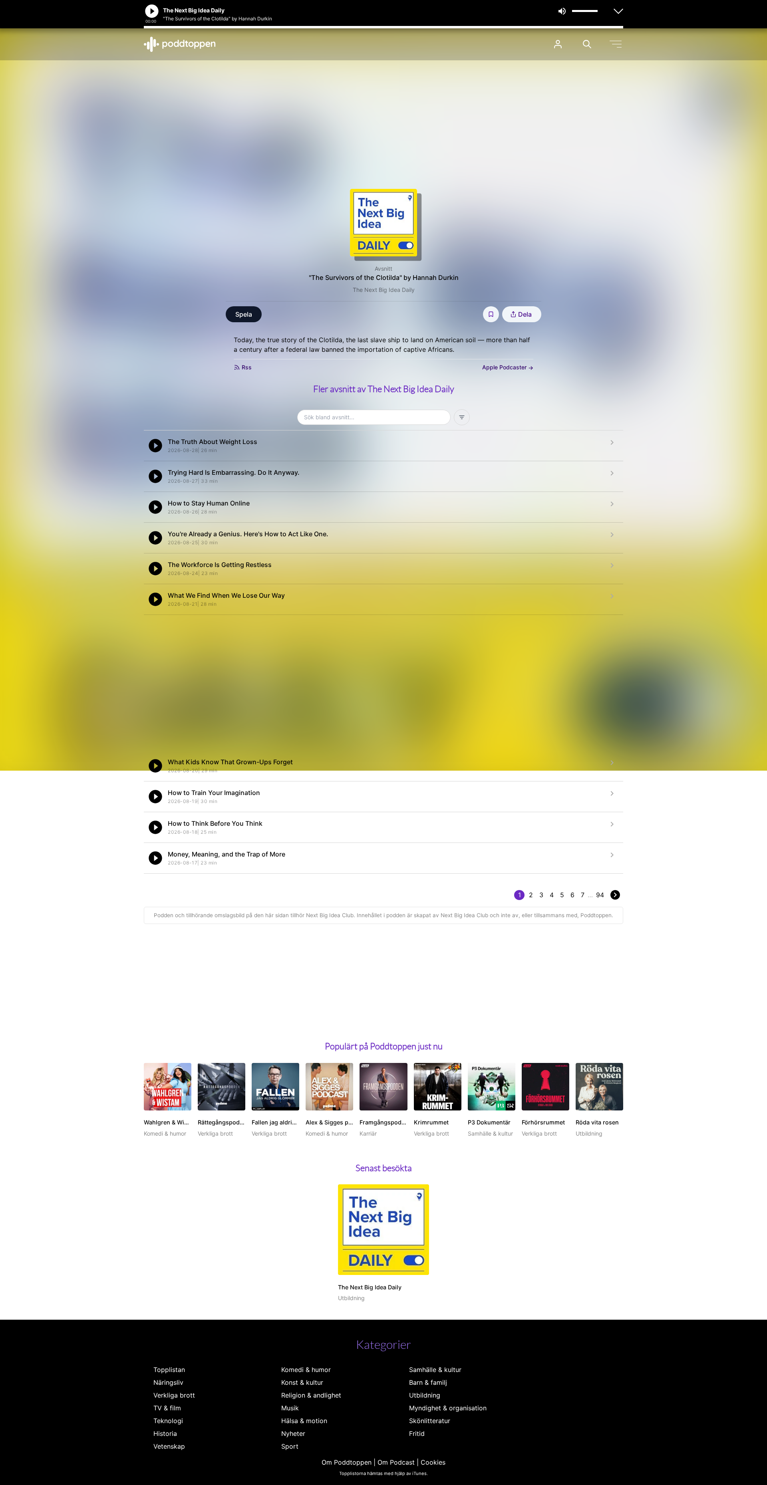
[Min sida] (557, 44)
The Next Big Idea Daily (384, 289)
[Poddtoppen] (180, 44)
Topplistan (169, 1370)
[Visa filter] (462, 417)
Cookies (433, 1462)
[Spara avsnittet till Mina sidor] (491, 314)
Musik (290, 1408)
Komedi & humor (306, 1370)
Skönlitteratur (429, 1421)
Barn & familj (428, 1382)
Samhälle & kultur (435, 1370)
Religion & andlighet (311, 1395)
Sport (289, 1446)
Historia (165, 1433)
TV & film (167, 1408)
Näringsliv (168, 1382)
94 (600, 895)
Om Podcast (396, 1462)
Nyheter (293, 1433)
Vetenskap (169, 1446)
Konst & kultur (302, 1382)
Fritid (417, 1433)
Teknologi (168, 1421)
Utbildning (424, 1395)
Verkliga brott (174, 1395)
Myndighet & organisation (448, 1408)
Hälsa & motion (304, 1421)
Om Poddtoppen (347, 1462)
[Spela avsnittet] (155, 445)
